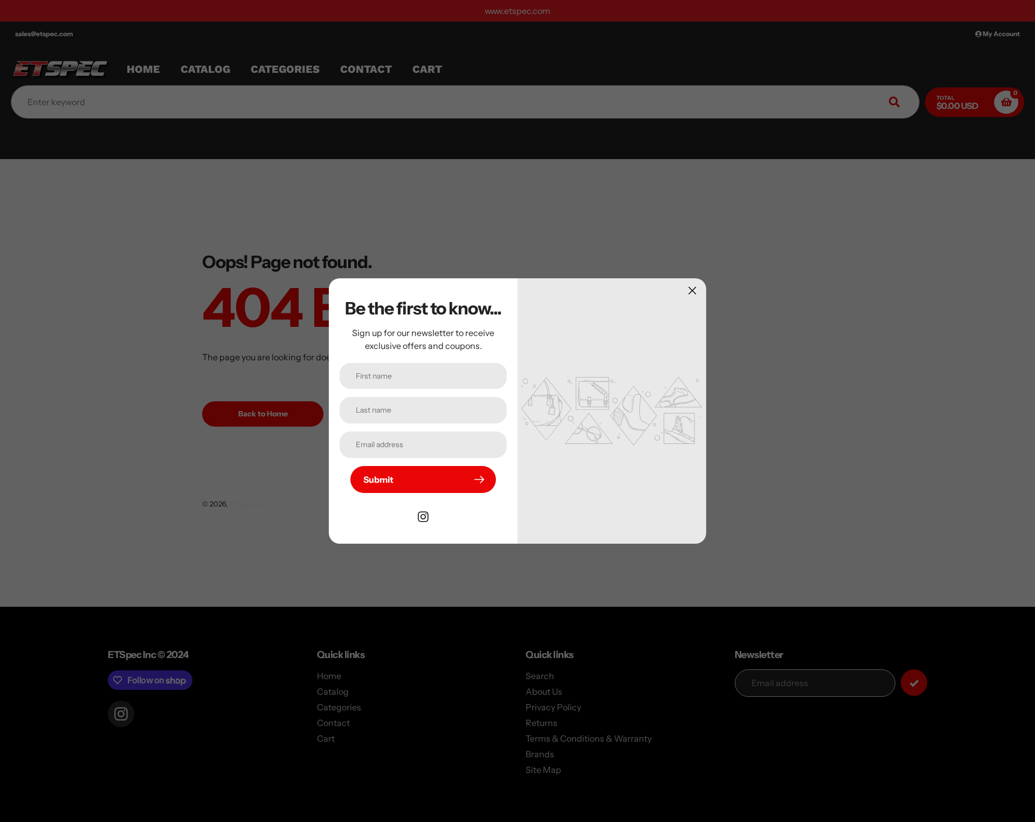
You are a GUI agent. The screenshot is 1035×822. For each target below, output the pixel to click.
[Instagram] (423, 515)
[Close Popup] (692, 290)
